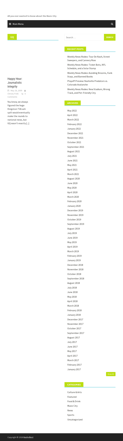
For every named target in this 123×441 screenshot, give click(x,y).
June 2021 (72, 160)
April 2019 (72, 246)
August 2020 (73, 178)
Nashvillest (28, 437)
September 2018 (75, 278)
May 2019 (72, 242)
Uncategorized (74, 419)
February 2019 (74, 255)
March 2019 (73, 251)
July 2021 (72, 155)
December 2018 (75, 264)
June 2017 (72, 346)
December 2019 (75, 210)
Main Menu (18, 23)
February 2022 (74, 124)
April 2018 (72, 301)
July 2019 (72, 233)
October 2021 (74, 142)
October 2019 (74, 219)
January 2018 (74, 314)
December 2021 (75, 133)
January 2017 (74, 369)
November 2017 (75, 323)
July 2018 (72, 287)
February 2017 (74, 364)
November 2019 (75, 214)
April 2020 (72, 192)
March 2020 (73, 196)
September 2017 (75, 332)
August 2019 (73, 228)
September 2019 (75, 223)
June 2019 (72, 237)
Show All (111, 374)
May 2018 (72, 296)
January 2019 (74, 260)
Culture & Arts (74, 392)
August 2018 (73, 282)
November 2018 (75, 269)
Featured (71, 396)
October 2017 (74, 328)
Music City (72, 405)
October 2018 (74, 273)
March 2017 (73, 360)
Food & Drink (73, 401)
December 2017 (75, 319)
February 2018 (74, 310)
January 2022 (74, 128)
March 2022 (73, 119)
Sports (70, 414)
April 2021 (72, 169)
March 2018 (73, 305)
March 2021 (73, 174)
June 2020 (72, 183)
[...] (27, 123)
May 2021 (72, 164)
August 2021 (73, 151)
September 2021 (75, 146)
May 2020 (72, 187)
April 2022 (72, 115)
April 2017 (72, 355)
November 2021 (75, 137)
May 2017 (72, 351)
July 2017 (72, 341)
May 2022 (72, 110)
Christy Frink (13, 93)
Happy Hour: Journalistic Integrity (15, 82)
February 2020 (74, 201)
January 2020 (74, 205)
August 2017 (73, 337)
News (70, 410)
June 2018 (72, 292)
